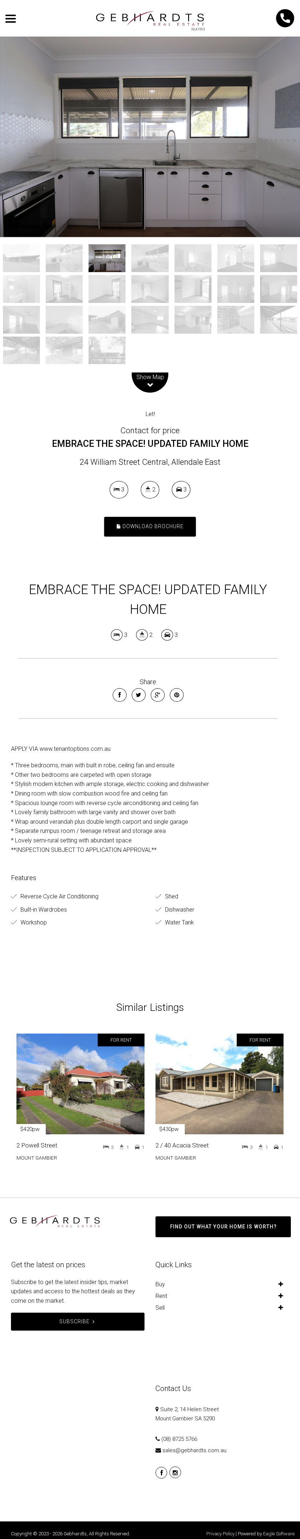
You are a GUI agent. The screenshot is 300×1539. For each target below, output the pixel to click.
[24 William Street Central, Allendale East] (150, 137)
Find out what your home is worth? (223, 1227)
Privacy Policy (220, 1533)
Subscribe (74, 1321)
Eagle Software (279, 1533)
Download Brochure (152, 526)
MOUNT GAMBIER (36, 1158)
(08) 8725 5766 (179, 1439)
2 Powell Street (36, 1145)
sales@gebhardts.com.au (194, 1450)
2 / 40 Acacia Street (182, 1145)
